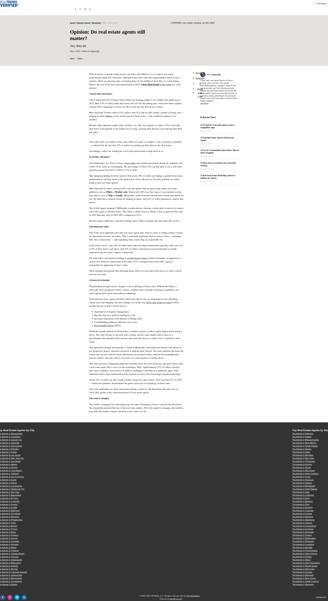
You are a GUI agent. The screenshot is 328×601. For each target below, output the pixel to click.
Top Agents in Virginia (302, 523)
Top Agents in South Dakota (304, 446)
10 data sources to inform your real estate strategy (218, 164)
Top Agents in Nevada (302, 548)
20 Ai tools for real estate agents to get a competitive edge (217, 126)
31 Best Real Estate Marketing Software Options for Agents (217, 176)
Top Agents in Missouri (302, 501)
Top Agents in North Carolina (305, 474)
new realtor (130, 163)
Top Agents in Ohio (300, 504)
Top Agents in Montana (302, 517)
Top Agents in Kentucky (303, 529)
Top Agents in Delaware (303, 541)
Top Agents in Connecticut (304, 526)
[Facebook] (75, 9)
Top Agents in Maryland (303, 575)
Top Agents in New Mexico (304, 443)
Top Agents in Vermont (302, 507)
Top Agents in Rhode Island (304, 566)
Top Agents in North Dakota (304, 489)
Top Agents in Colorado (303, 511)
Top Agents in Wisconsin (303, 569)
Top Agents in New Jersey (304, 578)
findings (108, 115)
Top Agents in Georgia (302, 572)
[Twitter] (85, 9)
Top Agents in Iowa (300, 498)
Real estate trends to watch (158, 302)
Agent (72, 23)
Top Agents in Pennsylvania (304, 551)
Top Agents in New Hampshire (306, 563)
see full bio (204, 103)
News (72, 58)
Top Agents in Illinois (301, 467)
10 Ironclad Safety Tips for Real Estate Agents (217, 139)
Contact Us (321, 597)
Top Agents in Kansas (302, 514)
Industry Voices (83, 23)
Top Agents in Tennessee (303, 461)
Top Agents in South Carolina (305, 581)
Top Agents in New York (303, 458)
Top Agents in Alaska (301, 449)
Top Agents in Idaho (301, 452)
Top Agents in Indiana (302, 483)
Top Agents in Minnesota (303, 471)
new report (156, 84)
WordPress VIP (176, 599)
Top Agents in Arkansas (303, 480)
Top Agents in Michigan (302, 455)
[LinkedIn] (90, 9)
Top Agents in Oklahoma (303, 520)
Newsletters (322, 4)
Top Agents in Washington (304, 538)
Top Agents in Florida (301, 557)
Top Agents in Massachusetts (305, 440)
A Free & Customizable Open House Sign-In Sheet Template (219, 151)
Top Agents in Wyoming (303, 584)
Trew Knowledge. (193, 596)
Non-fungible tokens (103, 325)
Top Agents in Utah (300, 492)
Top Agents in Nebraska (303, 532)
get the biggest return (137, 258)
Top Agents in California (303, 495)
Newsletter (96, 23)
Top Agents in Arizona (302, 464)
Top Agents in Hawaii (301, 437)
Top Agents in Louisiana (303, 544)
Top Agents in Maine (301, 560)
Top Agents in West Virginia (304, 554)
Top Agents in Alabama (302, 434)
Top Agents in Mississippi (303, 486)
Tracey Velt (94, 51)
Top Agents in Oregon (302, 535)
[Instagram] (80, 9)
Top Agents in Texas (301, 477)
